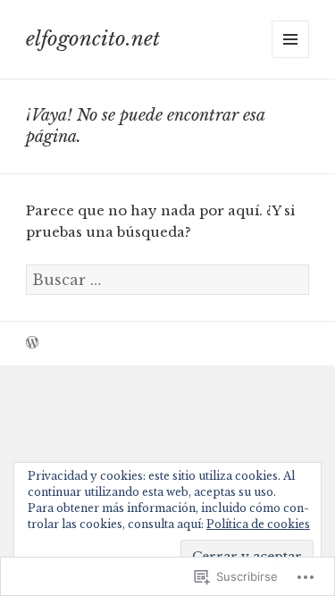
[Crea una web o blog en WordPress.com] (32, 344)
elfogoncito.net (93, 39)
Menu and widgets (290, 57)
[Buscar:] (167, 280)
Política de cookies (258, 524)
